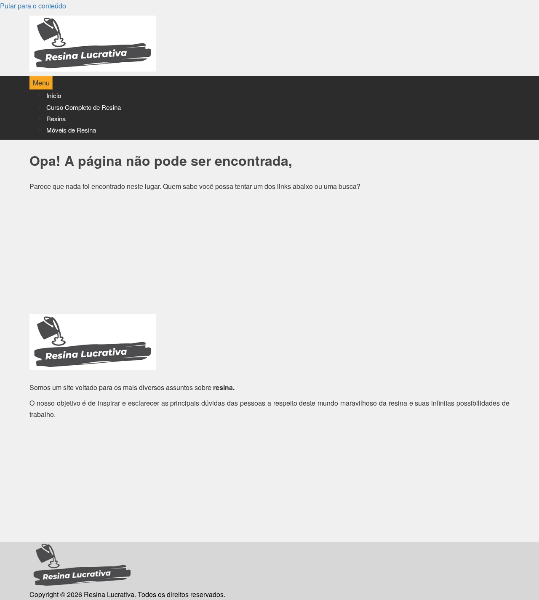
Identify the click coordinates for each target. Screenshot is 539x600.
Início (53, 95)
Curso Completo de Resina (83, 107)
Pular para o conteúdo (33, 6)
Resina (56, 118)
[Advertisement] (269, 255)
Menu (41, 83)
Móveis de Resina (71, 129)
